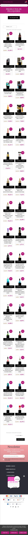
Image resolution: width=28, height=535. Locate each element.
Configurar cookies (23, 532)
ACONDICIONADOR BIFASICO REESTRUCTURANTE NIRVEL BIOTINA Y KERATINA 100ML (19, 344)
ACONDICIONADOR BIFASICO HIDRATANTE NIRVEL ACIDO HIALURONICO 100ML (20, 292)
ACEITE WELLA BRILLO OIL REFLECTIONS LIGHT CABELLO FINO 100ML (8, 215)
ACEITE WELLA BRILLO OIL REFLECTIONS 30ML (19, 190)
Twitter (13, 507)
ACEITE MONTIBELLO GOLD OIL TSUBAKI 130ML (7, 141)
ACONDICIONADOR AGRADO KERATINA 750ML (19, 240)
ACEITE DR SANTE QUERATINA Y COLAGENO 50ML (20, 93)
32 (20, 435)
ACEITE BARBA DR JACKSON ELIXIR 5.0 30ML (19, 45)
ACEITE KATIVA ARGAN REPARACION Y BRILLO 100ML (7, 117)
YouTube (15, 507)
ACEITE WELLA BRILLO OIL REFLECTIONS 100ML (8, 190)
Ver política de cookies (14, 529)
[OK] (23, 456)
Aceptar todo (5, 532)
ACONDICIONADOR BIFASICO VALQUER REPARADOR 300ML (8, 394)
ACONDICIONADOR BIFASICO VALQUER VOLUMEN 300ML (19, 394)
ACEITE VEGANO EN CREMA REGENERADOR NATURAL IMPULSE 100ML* (19, 166)
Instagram (18, 507)
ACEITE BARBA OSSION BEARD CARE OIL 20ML (8, 70)
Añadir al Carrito (9, 41)
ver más (15, 487)
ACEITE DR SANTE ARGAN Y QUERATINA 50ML (19, 70)
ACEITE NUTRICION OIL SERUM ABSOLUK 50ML (8, 164)
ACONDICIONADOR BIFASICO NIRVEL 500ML (20, 316)
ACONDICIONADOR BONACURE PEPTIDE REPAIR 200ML (19, 418)
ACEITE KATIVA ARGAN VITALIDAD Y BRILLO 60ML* (19, 117)
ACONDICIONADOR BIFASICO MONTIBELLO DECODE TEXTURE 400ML (8, 318)
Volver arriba (20, 439)
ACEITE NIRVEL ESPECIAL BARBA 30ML (20, 141)
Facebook (10, 507)
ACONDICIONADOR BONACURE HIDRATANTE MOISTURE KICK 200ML (8, 419)
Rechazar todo (14, 532)
